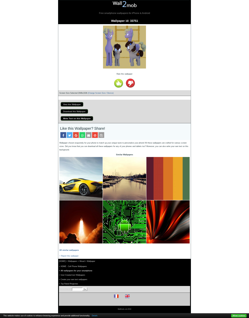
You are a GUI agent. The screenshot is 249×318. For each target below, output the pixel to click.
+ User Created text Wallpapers (72, 275)
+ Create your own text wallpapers (73, 279)
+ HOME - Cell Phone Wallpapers (73, 266)
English (132, 298)
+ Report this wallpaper (69, 256)
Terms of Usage (107, 302)
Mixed (82, 261)
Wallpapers (72, 261)
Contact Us (143, 302)
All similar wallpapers (69, 250)
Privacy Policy (133, 302)
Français (122, 298)
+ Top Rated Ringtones (68, 284)
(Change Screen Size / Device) (101, 93)
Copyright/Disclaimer (121, 302)
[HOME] (62, 261)
